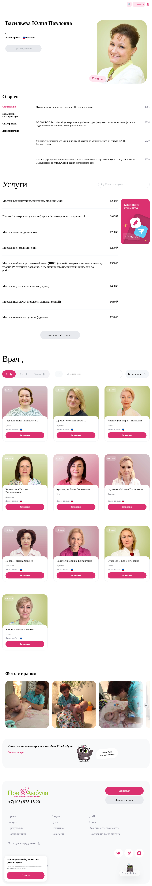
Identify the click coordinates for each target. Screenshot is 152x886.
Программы (15, 827)
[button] (7, 705)
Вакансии (58, 833)
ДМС (92, 816)
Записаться (139, 4)
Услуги (12, 822)
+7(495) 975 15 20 (24, 801)
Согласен (26, 875)
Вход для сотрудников (22, 843)
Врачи (12, 816)
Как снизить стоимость (104, 827)
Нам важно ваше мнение (105, 833)
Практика (58, 827)
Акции (56, 816)
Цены (55, 822)
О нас (92, 822)
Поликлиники (17, 833)
